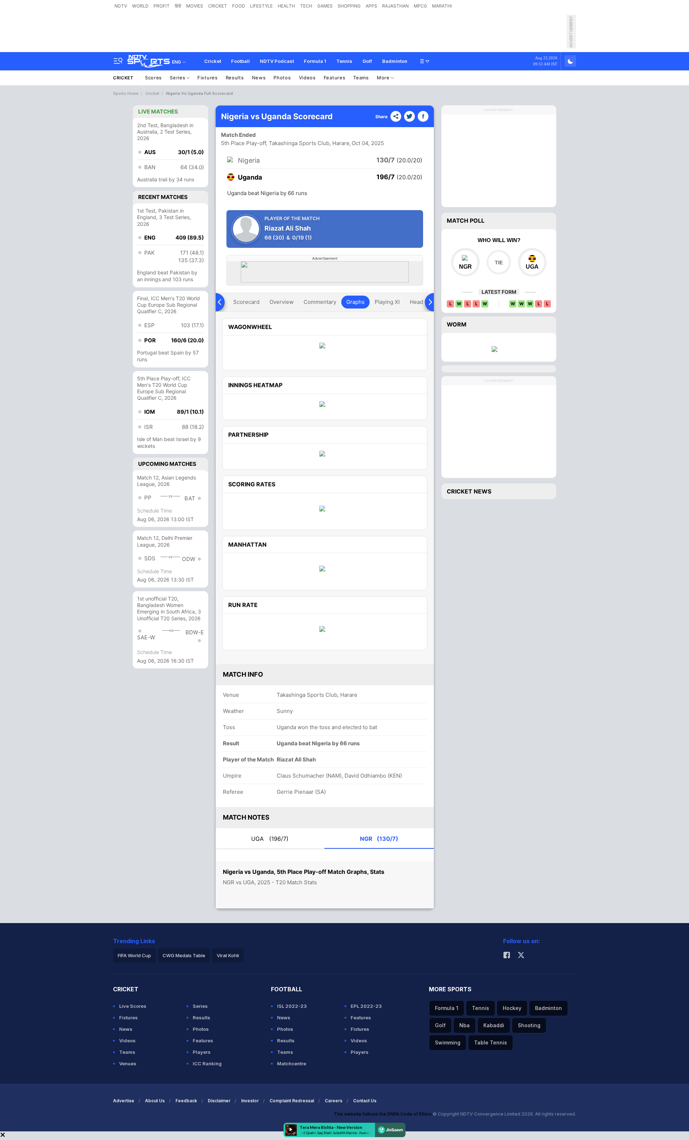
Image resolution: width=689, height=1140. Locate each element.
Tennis (344, 61)
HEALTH (286, 6)
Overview (281, 301)
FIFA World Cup (134, 955)
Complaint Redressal (291, 1100)
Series (178, 77)
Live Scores (132, 1006)
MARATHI (442, 6)
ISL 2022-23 (292, 1006)
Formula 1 (315, 61)
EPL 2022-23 (366, 1006)
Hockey (512, 1008)
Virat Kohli (228, 955)
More (384, 77)
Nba (464, 1025)
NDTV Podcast (277, 61)
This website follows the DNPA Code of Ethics (383, 1114)
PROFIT (162, 6)
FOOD (238, 6)
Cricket (212, 61)
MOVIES (194, 6)
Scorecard (246, 301)
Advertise (123, 1100)
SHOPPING (349, 6)
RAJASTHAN (395, 6)
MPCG (420, 6)
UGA (270, 838)
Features (335, 77)
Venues (127, 1063)
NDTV (120, 6)
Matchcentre (291, 1063)
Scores (153, 77)
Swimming (447, 1042)
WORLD (140, 6)
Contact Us (364, 1100)
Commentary (320, 301)
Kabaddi (493, 1025)
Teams (361, 77)
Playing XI (387, 301)
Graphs (355, 301)
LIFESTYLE (261, 6)
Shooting (529, 1025)
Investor (250, 1100)
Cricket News (469, 491)
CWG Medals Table (184, 955)
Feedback (186, 1100)
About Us (155, 1100)
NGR (379, 838)
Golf (367, 61)
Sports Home (126, 93)
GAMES (325, 6)
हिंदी (178, 6)
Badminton (394, 61)
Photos (282, 77)
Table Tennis (490, 1042)
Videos (307, 77)
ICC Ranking (207, 1063)
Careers (333, 1100)
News (259, 77)
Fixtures (207, 77)
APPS (371, 6)
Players (202, 1052)
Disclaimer (219, 1100)
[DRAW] (498, 262)
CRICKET (217, 6)
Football (240, 61)
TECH (306, 6)
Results (235, 77)
